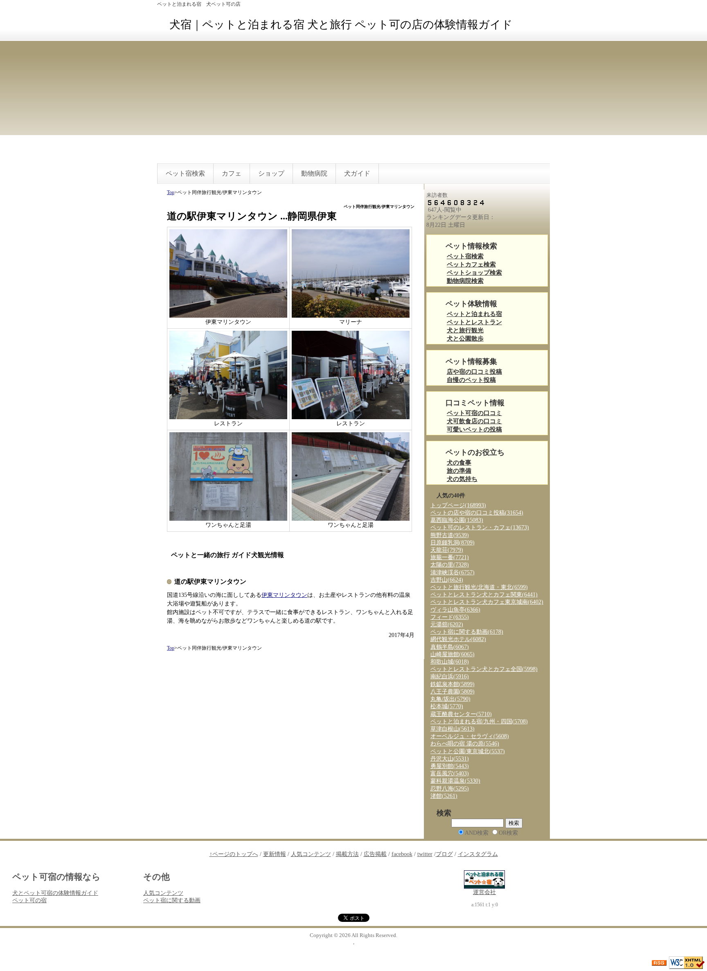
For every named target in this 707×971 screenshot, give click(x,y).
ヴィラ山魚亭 (455, 610)
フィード (449, 617)
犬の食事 (459, 463)
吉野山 (446, 580)
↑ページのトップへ (233, 854)
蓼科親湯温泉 (455, 781)
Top (170, 192)
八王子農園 (452, 692)
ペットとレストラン (474, 322)
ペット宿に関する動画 (466, 632)
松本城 (446, 706)
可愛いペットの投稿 (474, 430)
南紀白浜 (449, 676)
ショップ (271, 173)
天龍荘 (446, 550)
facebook (402, 854)
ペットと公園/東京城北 (467, 751)
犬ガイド (357, 173)
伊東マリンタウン (284, 595)
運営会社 (484, 892)
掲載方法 (347, 854)
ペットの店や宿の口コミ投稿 (476, 513)
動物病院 (314, 173)
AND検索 (477, 833)
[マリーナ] (351, 273)
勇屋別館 (449, 766)
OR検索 (508, 833)
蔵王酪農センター (461, 714)
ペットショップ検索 (474, 273)
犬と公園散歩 (465, 339)
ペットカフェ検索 (471, 265)
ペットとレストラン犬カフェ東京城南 (486, 602)
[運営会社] (484, 879)
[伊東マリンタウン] (228, 273)
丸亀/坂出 (450, 699)
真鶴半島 (449, 647)
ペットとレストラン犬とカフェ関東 (484, 595)
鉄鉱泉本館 (452, 684)
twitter (424, 854)
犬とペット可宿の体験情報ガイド (55, 893)
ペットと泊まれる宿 (474, 314)
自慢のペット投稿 (471, 380)
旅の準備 (459, 471)
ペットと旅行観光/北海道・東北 (479, 587)
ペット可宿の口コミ (474, 413)
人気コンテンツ (311, 854)
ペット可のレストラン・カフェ (479, 527)
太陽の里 (449, 565)
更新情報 (274, 854)
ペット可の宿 (29, 900)
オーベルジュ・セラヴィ (469, 736)
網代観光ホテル (458, 639)
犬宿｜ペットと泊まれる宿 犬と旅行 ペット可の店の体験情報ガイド (341, 24)
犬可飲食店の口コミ (474, 421)
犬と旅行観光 (465, 330)
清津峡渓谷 (452, 572)
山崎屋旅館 (452, 654)
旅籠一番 (449, 557)
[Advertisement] (353, 102)
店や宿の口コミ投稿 (474, 372)
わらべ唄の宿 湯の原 (464, 744)
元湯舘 (446, 624)
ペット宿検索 (185, 173)
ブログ (444, 854)
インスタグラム (478, 854)
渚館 (443, 796)
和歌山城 (449, 662)
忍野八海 (449, 789)
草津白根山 (452, 729)
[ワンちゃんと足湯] (228, 476)
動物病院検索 (465, 281)
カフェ (231, 173)
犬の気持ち (462, 479)
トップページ (458, 505)
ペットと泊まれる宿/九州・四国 (479, 721)
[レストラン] (228, 374)
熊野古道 (449, 535)
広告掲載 (375, 854)
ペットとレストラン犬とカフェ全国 (484, 669)
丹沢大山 (449, 759)
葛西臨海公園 (456, 520)
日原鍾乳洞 (452, 543)
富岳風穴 (449, 773)
